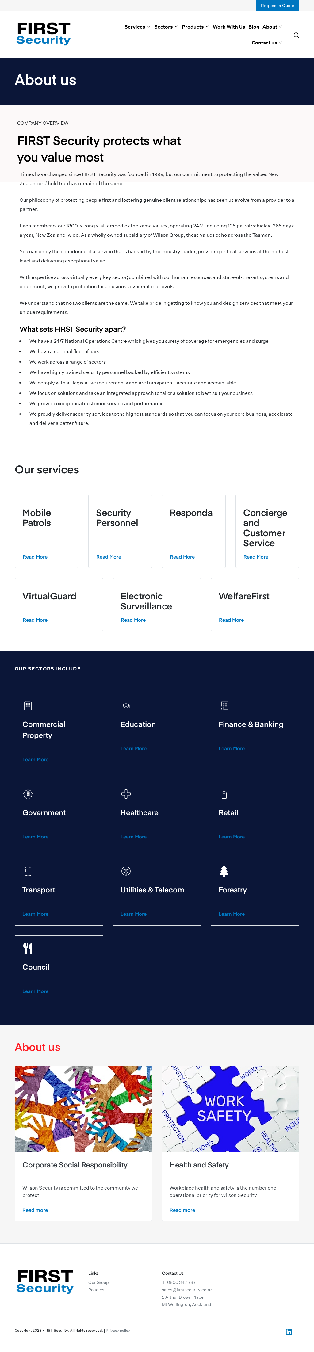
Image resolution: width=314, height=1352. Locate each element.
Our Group (98, 1282)
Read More (35, 556)
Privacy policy (118, 1330)
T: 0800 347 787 (179, 1282)
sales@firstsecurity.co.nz (187, 1289)
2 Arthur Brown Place (183, 1297)
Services (135, 27)
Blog (253, 27)
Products (193, 27)
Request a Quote (277, 5)
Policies (96, 1289)
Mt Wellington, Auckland (186, 1304)
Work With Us (229, 27)
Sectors (164, 27)
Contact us (265, 43)
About (270, 27)
